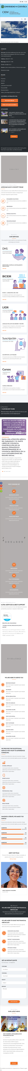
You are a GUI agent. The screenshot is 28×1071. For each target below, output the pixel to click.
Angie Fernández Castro (8, 890)
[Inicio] (11, 13)
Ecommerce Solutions (13, 199)
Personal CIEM (4, 87)
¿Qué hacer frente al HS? (6, 85)
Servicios (3, 80)
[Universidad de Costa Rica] (14, 7)
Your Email (4, 973)
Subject (4, 979)
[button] (2, 471)
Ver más (14, 136)
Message (4, 986)
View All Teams (13, 859)
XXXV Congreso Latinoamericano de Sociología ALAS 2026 (17, 129)
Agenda (2, 83)
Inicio (10, 30)
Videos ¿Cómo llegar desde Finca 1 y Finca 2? (10, 92)
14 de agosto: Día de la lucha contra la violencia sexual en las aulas (17, 114)
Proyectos (3, 78)
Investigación (5, 437)
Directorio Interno (4, 90)
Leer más (4, 268)
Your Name (4, 966)
